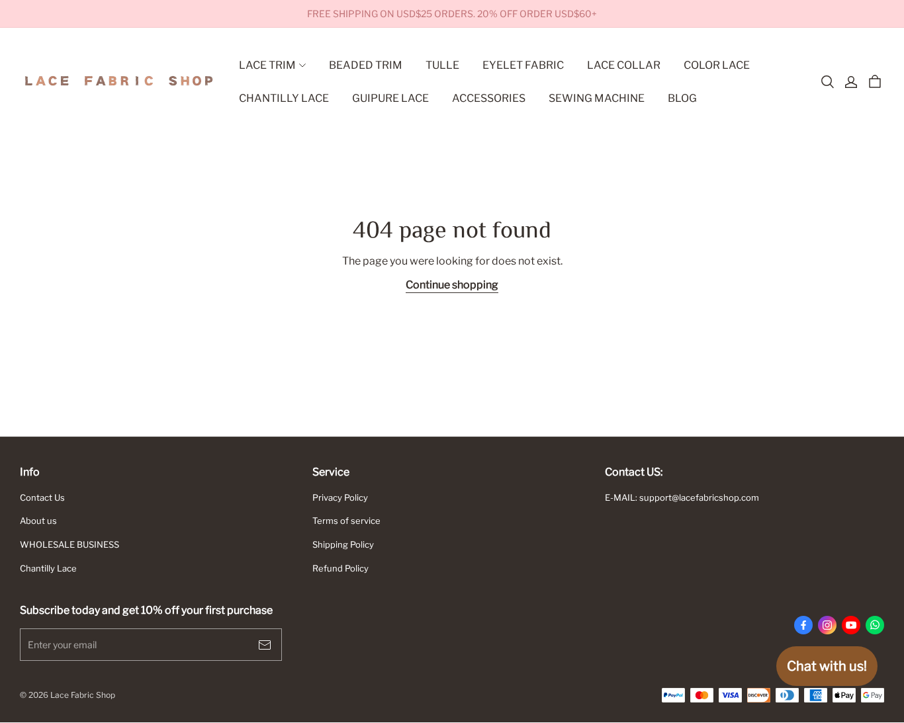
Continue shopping (452, 284)
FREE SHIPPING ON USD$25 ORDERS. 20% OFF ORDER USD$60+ (452, 13)
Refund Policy (340, 568)
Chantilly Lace (48, 568)
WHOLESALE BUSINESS (69, 544)
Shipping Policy (343, 544)
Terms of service (346, 520)
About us (38, 520)
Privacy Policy (340, 497)
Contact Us (42, 497)
